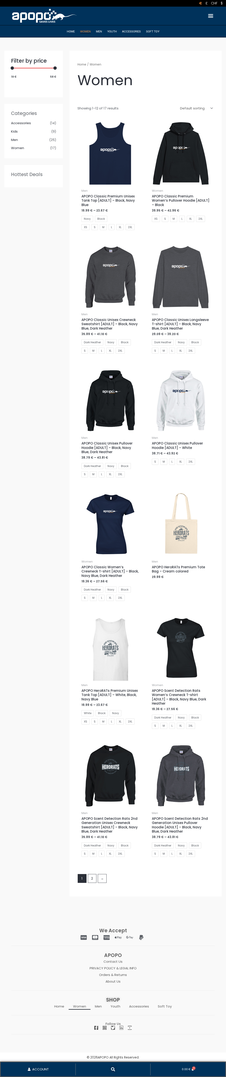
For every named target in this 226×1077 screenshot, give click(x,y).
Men (99, 31)
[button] (210, 16)
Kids (14, 131)
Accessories (131, 31)
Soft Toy (152, 31)
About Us (113, 981)
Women (85, 31)
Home (71, 31)
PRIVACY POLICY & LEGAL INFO (113, 968)
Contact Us (113, 961)
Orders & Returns (113, 974)
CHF (214, 3)
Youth (112, 31)
